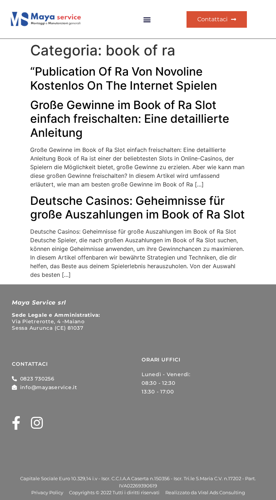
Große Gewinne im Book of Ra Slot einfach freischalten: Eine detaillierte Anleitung (129, 119)
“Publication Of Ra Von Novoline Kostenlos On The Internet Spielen (123, 78)
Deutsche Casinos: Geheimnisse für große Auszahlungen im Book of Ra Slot (137, 207)
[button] (147, 20)
